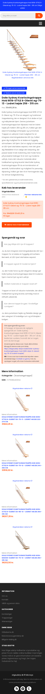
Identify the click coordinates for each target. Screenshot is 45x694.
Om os (4, 596)
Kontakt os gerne (23, 359)
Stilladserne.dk (8, 632)
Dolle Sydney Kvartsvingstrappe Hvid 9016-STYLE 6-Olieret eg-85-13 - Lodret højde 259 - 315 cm (22, 511)
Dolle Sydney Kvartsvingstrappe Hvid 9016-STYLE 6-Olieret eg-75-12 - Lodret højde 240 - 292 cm (22, 465)
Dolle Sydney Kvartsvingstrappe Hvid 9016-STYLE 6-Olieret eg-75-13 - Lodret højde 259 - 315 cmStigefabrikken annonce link (22, 75)
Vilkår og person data (10, 603)
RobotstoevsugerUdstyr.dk (13, 636)
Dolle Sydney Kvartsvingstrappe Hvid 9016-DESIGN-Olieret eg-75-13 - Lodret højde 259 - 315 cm (22, 557)
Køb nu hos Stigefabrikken (18, 225)
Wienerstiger (7, 621)
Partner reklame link (33, 194)
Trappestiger (7, 618)
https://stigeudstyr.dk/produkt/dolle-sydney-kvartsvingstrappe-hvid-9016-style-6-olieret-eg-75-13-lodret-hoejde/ (22, 351)
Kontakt (5, 599)
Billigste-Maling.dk (9, 639)
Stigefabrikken (8, 191)
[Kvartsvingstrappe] (23, 375)
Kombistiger (7, 614)
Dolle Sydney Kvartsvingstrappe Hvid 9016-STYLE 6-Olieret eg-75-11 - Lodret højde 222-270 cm (21, 419)
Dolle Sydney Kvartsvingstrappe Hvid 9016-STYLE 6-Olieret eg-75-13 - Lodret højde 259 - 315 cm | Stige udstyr (22, 5)
